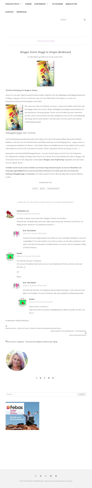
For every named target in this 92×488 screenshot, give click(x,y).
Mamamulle (23, 211)
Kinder (28, 4)
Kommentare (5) (45, 182)
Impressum (22, 12)
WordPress (69, 481)
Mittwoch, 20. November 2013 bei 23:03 (35, 233)
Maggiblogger (53, 188)
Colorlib (54, 481)
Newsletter (71, 4)
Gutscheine (57, 4)
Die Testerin (29, 230)
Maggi (42, 188)
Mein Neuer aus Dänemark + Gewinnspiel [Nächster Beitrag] (68, 333)
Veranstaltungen (46, 41)
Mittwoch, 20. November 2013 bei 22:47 (28, 214)
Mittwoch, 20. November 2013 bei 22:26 (28, 256)
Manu (19, 253)
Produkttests (12, 4)
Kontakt (10, 12)
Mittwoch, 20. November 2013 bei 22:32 (41, 302)
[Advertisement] (22, 450)
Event (35, 188)
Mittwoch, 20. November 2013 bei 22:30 (35, 285)
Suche (81, 394)
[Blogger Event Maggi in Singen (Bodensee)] (45, 73)
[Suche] (84, 20)
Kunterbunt (40, 4)
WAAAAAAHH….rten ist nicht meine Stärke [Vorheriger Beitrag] (33, 328)
